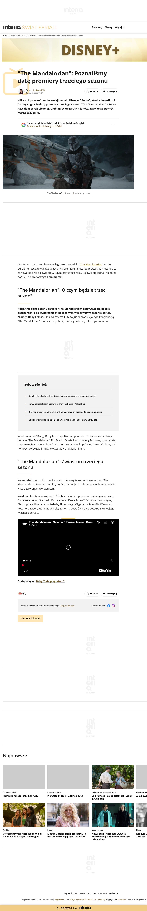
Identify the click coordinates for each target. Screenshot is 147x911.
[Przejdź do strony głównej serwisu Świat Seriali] (39, 27)
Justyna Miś (39, 90)
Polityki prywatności (77, 899)
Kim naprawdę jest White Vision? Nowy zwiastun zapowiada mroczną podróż (65, 412)
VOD (25, 36)
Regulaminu (60, 899)
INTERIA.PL (121, 899)
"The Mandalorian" (30, 618)
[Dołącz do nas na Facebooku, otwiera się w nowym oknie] (108, 606)
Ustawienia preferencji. (96, 900)
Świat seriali (16, 36)
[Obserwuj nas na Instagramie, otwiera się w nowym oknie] (113, 606)
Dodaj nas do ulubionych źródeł (55, 126)
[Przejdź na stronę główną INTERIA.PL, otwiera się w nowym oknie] (12, 27)
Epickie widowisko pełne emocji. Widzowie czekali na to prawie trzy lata (63, 419)
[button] (120, 27)
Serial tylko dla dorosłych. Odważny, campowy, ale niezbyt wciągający (62, 396)
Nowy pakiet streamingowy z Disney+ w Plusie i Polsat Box (57, 404)
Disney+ (33, 36)
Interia (5, 36)
